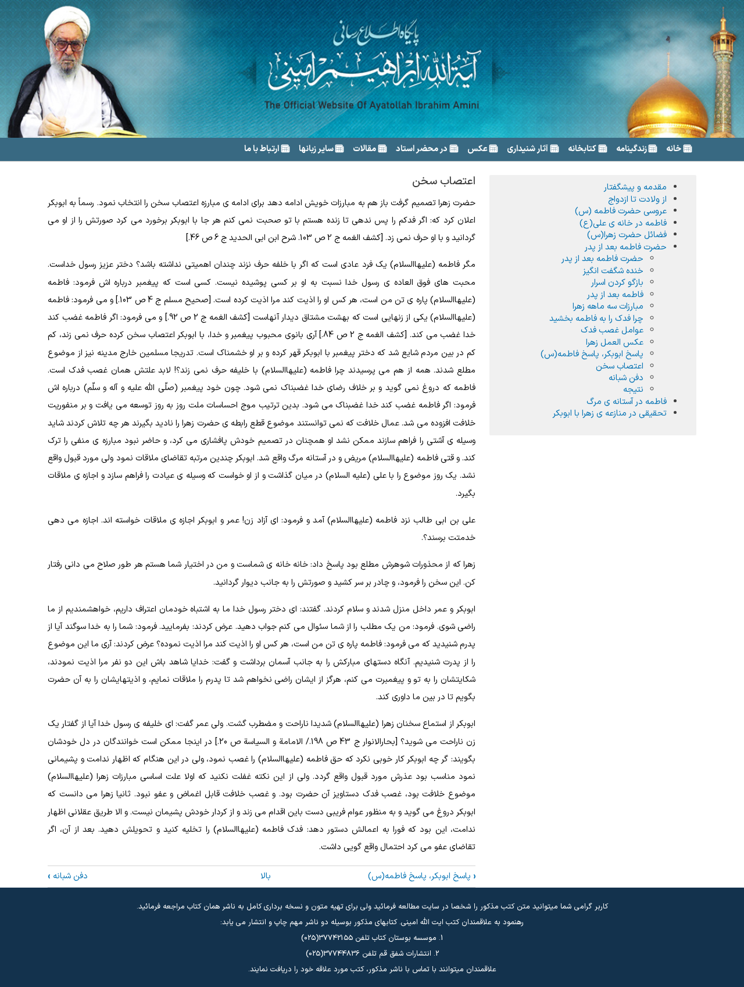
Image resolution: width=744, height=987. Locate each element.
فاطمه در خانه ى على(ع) (623, 223)
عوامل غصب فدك (612, 330)
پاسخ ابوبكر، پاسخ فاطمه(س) (421, 876)
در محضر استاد (422, 149)
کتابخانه (582, 149)
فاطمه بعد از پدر (615, 294)
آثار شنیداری (527, 149)
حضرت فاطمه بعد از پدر (626, 247)
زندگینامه (631, 149)
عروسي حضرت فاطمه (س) (621, 211)
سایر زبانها (316, 149)
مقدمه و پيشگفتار (635, 187)
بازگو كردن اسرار (617, 282)
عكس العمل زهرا (614, 342)
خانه (673, 149)
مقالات (364, 149)
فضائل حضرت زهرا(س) (627, 234)
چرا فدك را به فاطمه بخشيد (596, 318)
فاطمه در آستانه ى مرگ (626, 401)
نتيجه (633, 389)
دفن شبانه (68, 876)
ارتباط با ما (261, 149)
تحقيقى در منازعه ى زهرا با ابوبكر (610, 413)
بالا (265, 876)
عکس (477, 149)
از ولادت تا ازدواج (637, 199)
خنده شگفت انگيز (613, 270)
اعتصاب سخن (619, 366)
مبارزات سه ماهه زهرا (608, 306)
